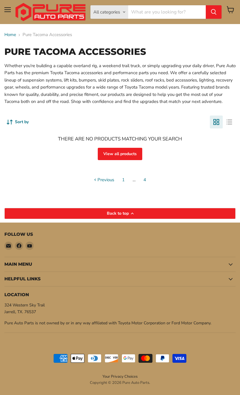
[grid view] (216, 122)
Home (10, 34)
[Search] (214, 12)
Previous (105, 180)
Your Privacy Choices (120, 376)
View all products (120, 154)
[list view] (229, 122)
